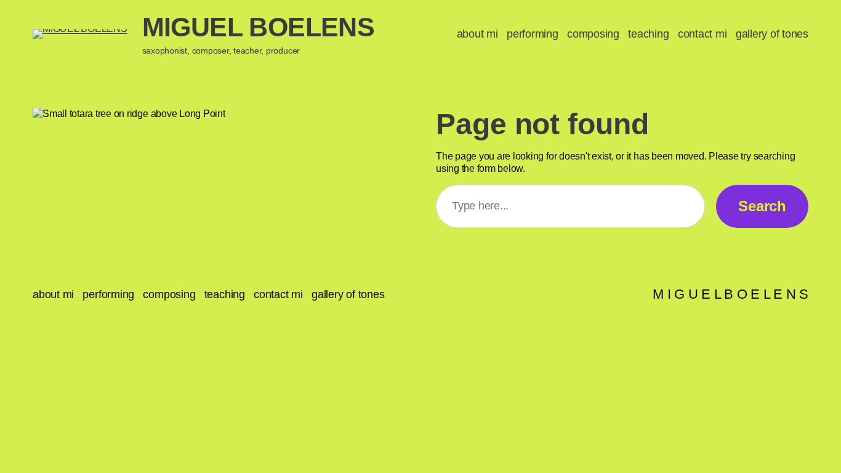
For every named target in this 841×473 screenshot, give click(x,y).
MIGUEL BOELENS (258, 27)
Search (762, 206)
